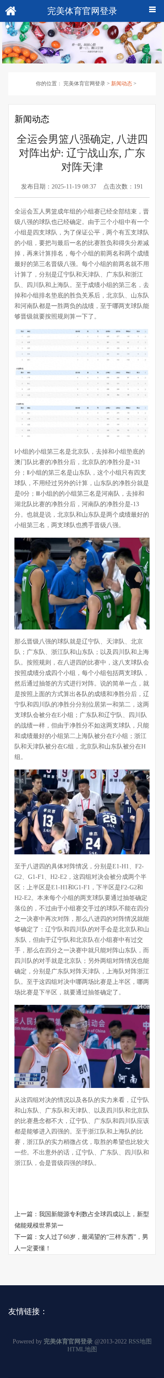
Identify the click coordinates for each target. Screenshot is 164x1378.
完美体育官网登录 (84, 83)
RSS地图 (140, 1341)
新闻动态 (121, 83)
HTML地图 (82, 1349)
